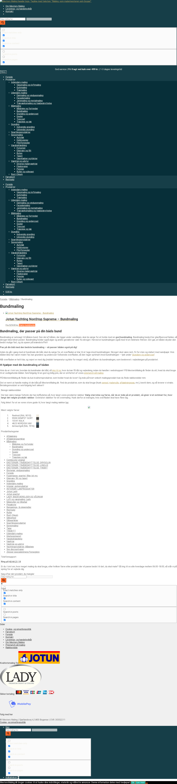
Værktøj (10, 541)
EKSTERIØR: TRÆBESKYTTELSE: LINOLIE (27, 465)
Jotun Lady (11, 491)
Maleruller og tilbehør (16, 502)
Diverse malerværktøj (27, 163)
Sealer (20, 116)
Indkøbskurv (12, 777)
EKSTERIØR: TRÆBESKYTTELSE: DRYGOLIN (28, 462)
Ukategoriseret (13, 536)
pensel (105, 382)
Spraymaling (17, 135)
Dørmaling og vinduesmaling (30, 95)
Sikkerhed (11, 517)
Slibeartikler (12, 520)
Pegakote (11, 504)
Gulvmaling (22, 87)
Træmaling (22, 90)
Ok (133, 783)
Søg (7, 727)
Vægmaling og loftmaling (29, 85)
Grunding (15, 124)
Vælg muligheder (27, 325)
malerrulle (114, 382)
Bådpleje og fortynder (27, 108)
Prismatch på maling (15, 645)
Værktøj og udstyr (20, 161)
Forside (9, 77)
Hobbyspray (22, 140)
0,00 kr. (9, 291)
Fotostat (21, 148)
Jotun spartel (13, 494)
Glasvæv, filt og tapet (17, 478)
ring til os (56, 370)
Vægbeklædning (19, 145)
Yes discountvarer (15, 549)
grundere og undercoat (143, 354)
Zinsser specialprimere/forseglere (23, 552)
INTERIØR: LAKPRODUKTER (20, 489)
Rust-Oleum (17, 174)
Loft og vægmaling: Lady (18, 499)
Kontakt (9, 11)
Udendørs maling (19, 92)
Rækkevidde (12, 647)
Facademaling (23, 98)
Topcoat (21, 119)
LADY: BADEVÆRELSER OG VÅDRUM (24, 496)
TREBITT (11, 531)
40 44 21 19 (15, 561)
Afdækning (11, 436)
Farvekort (10, 177)
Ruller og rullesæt (25, 171)
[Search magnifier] (2, 22)
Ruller (9, 512)
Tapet (20, 156)
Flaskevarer (22, 166)
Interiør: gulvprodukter (17, 486)
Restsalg (10, 179)
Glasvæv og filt (24, 150)
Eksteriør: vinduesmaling (18, 470)
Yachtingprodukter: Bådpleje (20, 546)
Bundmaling (22, 111)
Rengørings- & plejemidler (18, 507)
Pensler (20, 169)
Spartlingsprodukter (20, 132)
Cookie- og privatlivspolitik (18, 629)
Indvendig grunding (26, 127)
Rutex (19, 153)
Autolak (20, 137)
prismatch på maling (93, 373)
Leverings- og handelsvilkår (19, 8)
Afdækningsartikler (15, 439)
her (67, 402)
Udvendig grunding (25, 129)
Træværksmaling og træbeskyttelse (34, 103)
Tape (8, 528)
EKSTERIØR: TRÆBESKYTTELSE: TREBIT (27, 468)
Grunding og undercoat (27, 114)
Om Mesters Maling (15, 6)
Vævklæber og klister (27, 158)
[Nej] (147, 783)
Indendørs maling (19, 82)
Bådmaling (16, 106)
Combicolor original (15, 460)
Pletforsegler (23, 142)
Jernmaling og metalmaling (30, 100)
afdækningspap (127, 382)
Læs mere (140, 783)
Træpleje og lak (24, 121)
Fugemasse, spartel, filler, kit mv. (22, 475)
